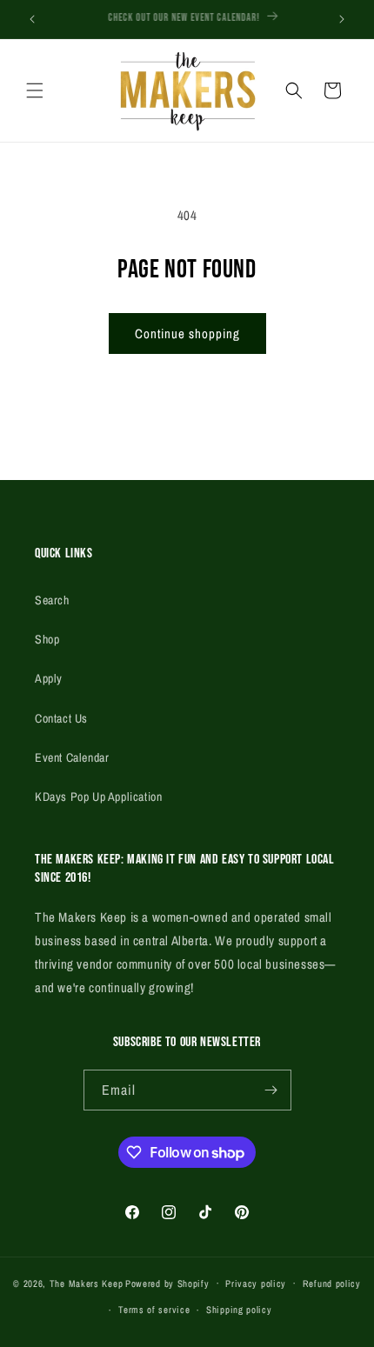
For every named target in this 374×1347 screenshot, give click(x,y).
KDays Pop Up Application (98, 796)
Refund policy (332, 1283)
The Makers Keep (87, 1283)
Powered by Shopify (167, 1283)
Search (52, 600)
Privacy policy (255, 1283)
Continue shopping (187, 333)
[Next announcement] (342, 19)
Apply (49, 678)
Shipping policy (239, 1310)
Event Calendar (72, 757)
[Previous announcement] (32, 19)
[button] (35, 90)
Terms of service (154, 1310)
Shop (47, 639)
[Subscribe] (271, 1090)
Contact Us (61, 718)
